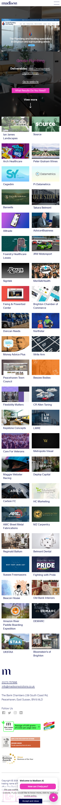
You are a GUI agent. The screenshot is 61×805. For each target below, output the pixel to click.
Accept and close (30, 800)
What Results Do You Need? (30, 90)
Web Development (39, 68)
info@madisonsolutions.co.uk (18, 686)
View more (30, 99)
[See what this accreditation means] (21, 726)
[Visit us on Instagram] (15, 713)
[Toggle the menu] (56, 3)
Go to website (30, 81)
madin (9, 3)
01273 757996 (9, 682)
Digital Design (30, 73)
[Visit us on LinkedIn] (21, 713)
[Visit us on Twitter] (9, 713)
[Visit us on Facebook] (4, 713)
